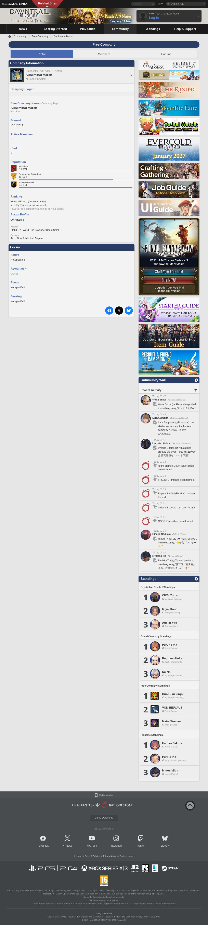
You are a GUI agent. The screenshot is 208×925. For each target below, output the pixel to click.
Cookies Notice (127, 856)
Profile (42, 54)
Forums (166, 54)
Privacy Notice (109, 856)
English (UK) (177, 3)
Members (104, 54)
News (69, 845)
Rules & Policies (92, 856)
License (78, 856)
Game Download (104, 817)
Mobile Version (106, 795)
